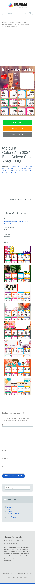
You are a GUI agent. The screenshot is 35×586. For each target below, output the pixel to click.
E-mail (6, 458)
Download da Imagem (17, 134)
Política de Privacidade (17, 577)
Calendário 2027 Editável (17, 128)
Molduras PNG (11, 518)
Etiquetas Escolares (13, 514)
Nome (6, 450)
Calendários (10, 507)
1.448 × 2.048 (22, 168)
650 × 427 (8, 170)
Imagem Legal (6, 573)
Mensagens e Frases (13, 516)
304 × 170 (28, 170)
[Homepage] (17, 5)
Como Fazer (10, 509)
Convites (9, 511)
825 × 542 (15, 170)
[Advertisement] (17, 45)
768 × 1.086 (28, 166)
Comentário (8, 425)
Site (5, 467)
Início (9, 577)
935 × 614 (21, 170)
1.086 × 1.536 (14, 168)
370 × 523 (5, 173)
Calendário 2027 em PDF (17, 122)
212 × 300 (21, 166)
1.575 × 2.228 (13, 173)
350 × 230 (14, 166)
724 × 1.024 (5, 168)
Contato (25, 577)
